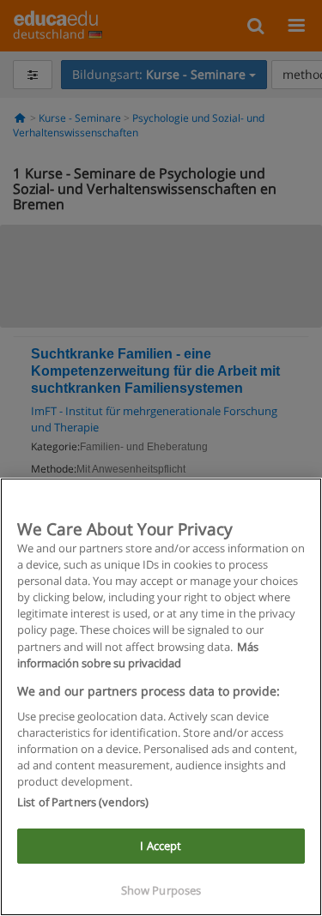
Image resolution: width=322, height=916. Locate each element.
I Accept (160, 845)
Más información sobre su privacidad (137, 655)
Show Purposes (161, 890)
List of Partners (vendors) (83, 802)
